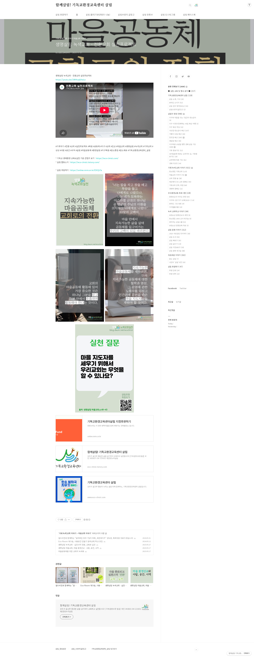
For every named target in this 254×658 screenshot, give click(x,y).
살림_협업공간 (61, 649)
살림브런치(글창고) (177, 109)
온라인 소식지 (176, 102)
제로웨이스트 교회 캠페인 (180, 181)
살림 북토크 (175, 240)
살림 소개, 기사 (176, 99)
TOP (196, 650)
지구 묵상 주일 (176, 127)
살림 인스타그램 (168, 14)
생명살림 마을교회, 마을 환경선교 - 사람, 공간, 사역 (78, 548)
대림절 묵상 (175, 141)
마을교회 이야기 (84, 533)
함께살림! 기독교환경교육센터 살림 (84, 5)
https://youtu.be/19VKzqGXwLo (71, 79)
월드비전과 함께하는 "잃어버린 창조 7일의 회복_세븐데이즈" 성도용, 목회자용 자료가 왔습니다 (95, 538)
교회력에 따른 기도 (177, 160)
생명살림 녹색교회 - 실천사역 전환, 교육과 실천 (76, 544)
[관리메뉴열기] (249, 5)
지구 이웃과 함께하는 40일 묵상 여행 (183, 123)
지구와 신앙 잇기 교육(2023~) (181, 200)
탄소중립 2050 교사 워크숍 (180, 218)
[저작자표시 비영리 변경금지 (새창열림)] (86, 520)
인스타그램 (176, 76)
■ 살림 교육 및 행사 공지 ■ (181, 91)
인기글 (178, 301)
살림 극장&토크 (176, 247)
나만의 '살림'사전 (177, 262)
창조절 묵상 (175, 137)
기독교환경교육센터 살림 (180, 95)
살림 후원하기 (62, 14)
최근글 (170, 301)
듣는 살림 (174, 259)
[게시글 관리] (69, 520)
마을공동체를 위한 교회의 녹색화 (71, 551)
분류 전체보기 (176, 86)
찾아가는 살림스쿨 (177, 222)
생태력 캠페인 (176, 188)
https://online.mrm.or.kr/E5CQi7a (86, 170)
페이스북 (170, 76)
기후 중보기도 (176, 150)
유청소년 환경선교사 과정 (179, 215)
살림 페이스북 (189, 14)
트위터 (182, 76)
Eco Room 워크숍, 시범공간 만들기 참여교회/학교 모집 (80, 541)
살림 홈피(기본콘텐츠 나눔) (98, 14)
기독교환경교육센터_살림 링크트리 (104, 649)
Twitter (183, 288)
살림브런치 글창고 (126, 14)
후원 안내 (174, 270)
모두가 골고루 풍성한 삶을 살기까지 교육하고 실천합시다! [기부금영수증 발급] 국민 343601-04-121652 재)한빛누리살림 (100, 610)
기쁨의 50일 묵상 (177, 134)
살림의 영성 (175, 113)
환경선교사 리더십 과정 (179, 196)
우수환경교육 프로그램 (179, 193)
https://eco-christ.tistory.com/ (84, 162)
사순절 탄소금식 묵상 (179, 130)
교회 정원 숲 (175, 178)
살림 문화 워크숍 (177, 250)
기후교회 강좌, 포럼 (178, 185)
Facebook (172, 288)
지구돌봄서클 (175, 207)
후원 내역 (174, 274)
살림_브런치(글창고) (78, 649)
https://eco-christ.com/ (107, 158)
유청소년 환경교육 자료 (179, 225)
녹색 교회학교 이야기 (178, 211)
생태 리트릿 (175, 163)
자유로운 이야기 (177, 255)
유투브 (188, 76)
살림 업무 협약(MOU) (178, 106)
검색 (190, 5)
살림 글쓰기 (175, 244)
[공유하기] (65, 520)
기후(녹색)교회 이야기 (67, 533)
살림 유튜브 (147, 14)
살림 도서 (174, 237)
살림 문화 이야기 (177, 229)
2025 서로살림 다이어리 (179, 233)
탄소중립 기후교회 (178, 171)
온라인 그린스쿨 (176, 203)
